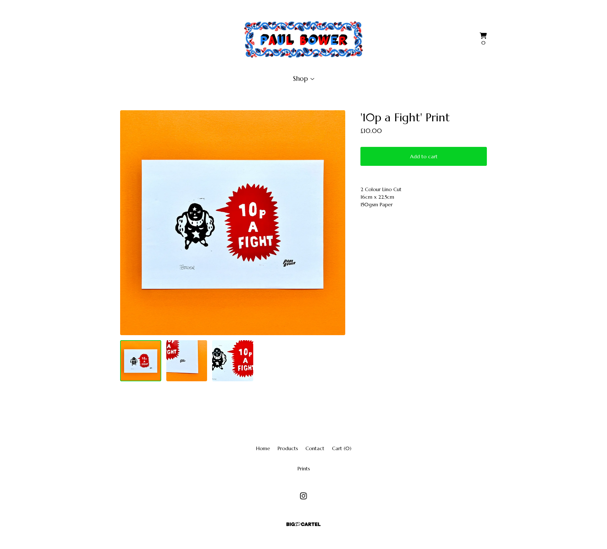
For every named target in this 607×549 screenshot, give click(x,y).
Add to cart (424, 156)
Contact (314, 448)
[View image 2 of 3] (186, 360)
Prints (303, 468)
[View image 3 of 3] (232, 360)
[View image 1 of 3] (140, 360)
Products (288, 448)
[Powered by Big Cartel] (303, 524)
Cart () (341, 448)
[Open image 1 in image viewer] (232, 222)
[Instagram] (303, 496)
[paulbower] (303, 39)
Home (263, 448)
